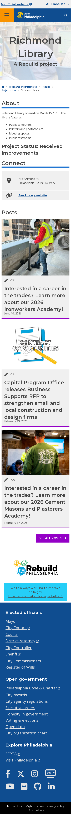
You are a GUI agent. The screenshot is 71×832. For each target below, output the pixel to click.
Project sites (9, 90)
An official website (15, 4)
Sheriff (11, 654)
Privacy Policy (55, 806)
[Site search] (66, 15)
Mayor (11, 621)
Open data (15, 726)
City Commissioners (23, 661)
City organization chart (26, 733)
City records (16, 695)
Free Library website (32, 195)
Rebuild (46, 86)
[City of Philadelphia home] (32, 15)
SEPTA (11, 753)
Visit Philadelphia (21, 760)
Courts (12, 634)
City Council (16, 627)
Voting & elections (22, 720)
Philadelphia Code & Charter (31, 688)
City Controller (19, 647)
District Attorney (20, 640)
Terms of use (15, 806)
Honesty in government (27, 714)
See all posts (51, 538)
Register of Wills (20, 667)
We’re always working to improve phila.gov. (35, 592)
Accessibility (36, 810)
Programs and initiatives (23, 86)
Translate (58, 4)
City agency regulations (27, 701)
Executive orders (20, 707)
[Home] (3, 86)
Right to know (35, 806)
